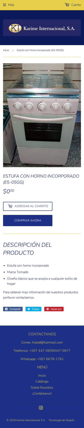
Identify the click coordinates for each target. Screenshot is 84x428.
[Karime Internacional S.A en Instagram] (41, 408)
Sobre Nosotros (42, 387)
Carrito (76, 5)
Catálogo (42, 381)
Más (11, 5)
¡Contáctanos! (42, 393)
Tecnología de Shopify (61, 420)
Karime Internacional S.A (31, 420)
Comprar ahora (27, 220)
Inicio (6, 50)
